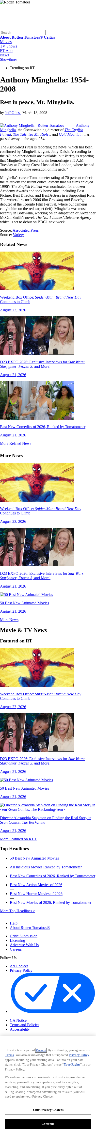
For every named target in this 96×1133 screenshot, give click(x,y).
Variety (18, 235)
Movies (6, 42)
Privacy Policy (21, 970)
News (4, 55)
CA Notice (18, 1020)
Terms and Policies (24, 1025)
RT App (6, 50)
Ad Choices (19, 966)
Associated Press (26, 230)
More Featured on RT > (18, 839)
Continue (48, 1124)
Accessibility (20, 1029)
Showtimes (8, 59)
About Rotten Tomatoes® (30, 928)
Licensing (17, 940)
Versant (41, 1050)
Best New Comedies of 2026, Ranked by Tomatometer (52, 876)
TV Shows (8, 46)
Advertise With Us (24, 945)
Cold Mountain (70, 134)
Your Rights (72, 1064)
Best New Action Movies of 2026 (36, 885)
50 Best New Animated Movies (34, 858)
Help (13, 923)
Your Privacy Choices (30, 1016)
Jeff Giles (13, 113)
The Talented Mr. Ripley (31, 134)
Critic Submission (23, 936)
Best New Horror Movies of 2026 (36, 894)
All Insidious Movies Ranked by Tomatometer (46, 867)
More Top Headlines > (17, 911)
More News (9, 620)
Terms (9, 1055)
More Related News (15, 443)
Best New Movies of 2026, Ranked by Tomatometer (50, 902)
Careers (16, 949)
